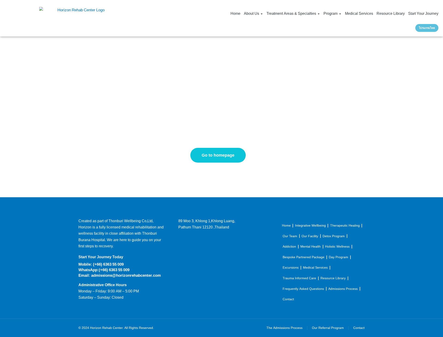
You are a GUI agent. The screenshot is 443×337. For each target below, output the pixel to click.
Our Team (290, 236)
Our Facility (310, 236)
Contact (288, 299)
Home (286, 225)
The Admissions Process (284, 328)
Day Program (338, 257)
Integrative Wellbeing (310, 225)
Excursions (291, 267)
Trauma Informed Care (299, 278)
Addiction (289, 246)
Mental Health (310, 246)
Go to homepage (218, 155)
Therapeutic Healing (345, 225)
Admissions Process (343, 288)
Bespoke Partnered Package (303, 257)
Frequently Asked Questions (303, 288)
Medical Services (315, 267)
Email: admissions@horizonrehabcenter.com (119, 276)
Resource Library (333, 278)
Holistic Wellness (337, 246)
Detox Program (334, 236)
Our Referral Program (328, 328)
